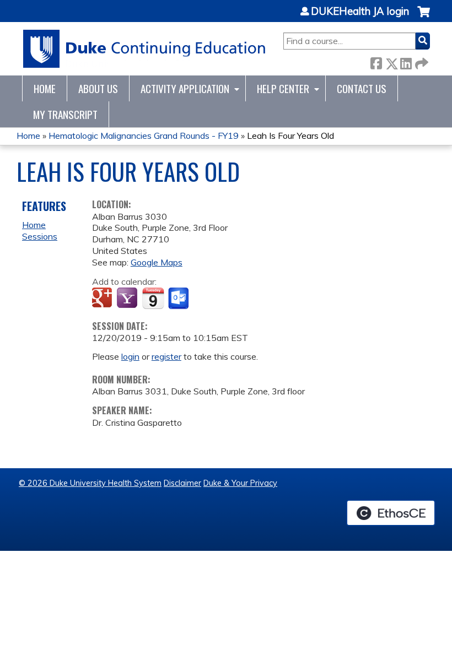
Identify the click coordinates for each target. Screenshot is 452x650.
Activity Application (185, 88)
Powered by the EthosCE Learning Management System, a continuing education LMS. (390, 513)
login (130, 356)
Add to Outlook (179, 299)
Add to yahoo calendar (128, 299)
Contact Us (361, 88)
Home (45, 88)
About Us (98, 88)
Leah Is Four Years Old (290, 135)
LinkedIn (405, 61)
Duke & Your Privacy (240, 483)
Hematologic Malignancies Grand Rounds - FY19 (144, 135)
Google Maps (156, 262)
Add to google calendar (103, 299)
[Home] (144, 48)
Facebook (375, 61)
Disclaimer (182, 483)
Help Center (283, 88)
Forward (420, 61)
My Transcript (65, 114)
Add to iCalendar (153, 298)
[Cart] (423, 17)
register (166, 356)
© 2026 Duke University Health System (90, 483)
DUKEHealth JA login (360, 12)
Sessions (39, 236)
